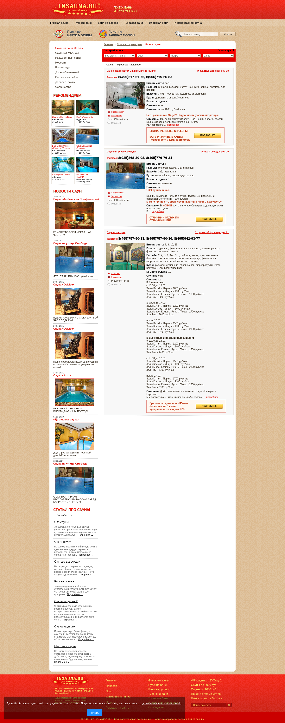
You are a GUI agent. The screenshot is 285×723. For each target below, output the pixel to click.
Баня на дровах (108, 22)
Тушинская (116, 196)
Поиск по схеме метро (206, 693)
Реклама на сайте (66, 77)
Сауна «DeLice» (63, 284)
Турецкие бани (158, 693)
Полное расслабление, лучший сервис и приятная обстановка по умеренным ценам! (75, 364)
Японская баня (158, 22)
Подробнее (207, 135)
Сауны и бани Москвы (69, 48)
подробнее (173, 125)
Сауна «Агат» (62, 375)
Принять (94, 712)
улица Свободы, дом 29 (215, 151)
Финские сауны (158, 680)
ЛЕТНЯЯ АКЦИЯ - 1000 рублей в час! (73, 276)
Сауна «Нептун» (116, 232)
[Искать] (229, 705)
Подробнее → (64, 515)
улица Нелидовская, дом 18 (213, 71)
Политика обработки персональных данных (179, 719)
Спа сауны (61, 522)
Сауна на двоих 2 (66, 601)
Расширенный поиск (68, 57)
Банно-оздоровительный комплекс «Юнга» (131, 71)
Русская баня (83, 22)
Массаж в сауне (65, 646)
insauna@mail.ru (63, 693)
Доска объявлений (67, 72)
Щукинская (116, 277)
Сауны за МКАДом (67, 52)
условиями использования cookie (161, 703)
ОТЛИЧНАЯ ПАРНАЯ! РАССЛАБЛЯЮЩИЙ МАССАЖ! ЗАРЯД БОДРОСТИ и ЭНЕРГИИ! (74, 499)
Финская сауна (58, 22)
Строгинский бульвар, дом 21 (212, 232)
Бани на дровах (158, 689)
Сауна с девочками (67, 561)
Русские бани (157, 684)
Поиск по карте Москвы (207, 698)
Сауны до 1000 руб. (204, 689)
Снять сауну (62, 541)
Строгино (115, 273)
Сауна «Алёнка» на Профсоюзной (76, 199)
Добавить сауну (65, 82)
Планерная (116, 115)
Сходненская (117, 112)
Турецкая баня (133, 22)
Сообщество (63, 86)
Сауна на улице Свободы (121, 151)
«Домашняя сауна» (66, 419)
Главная (108, 44)
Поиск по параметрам (129, 44)
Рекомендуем (64, 67)
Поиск (110, 691)
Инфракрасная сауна (188, 22)
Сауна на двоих (64, 626)
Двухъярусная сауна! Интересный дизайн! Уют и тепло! (72, 454)
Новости (60, 62)
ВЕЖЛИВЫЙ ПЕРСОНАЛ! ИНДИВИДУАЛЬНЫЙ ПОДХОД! (70, 410)
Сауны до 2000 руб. (204, 684)
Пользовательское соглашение (132, 719)
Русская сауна (64, 581)
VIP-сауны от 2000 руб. (206, 680)
